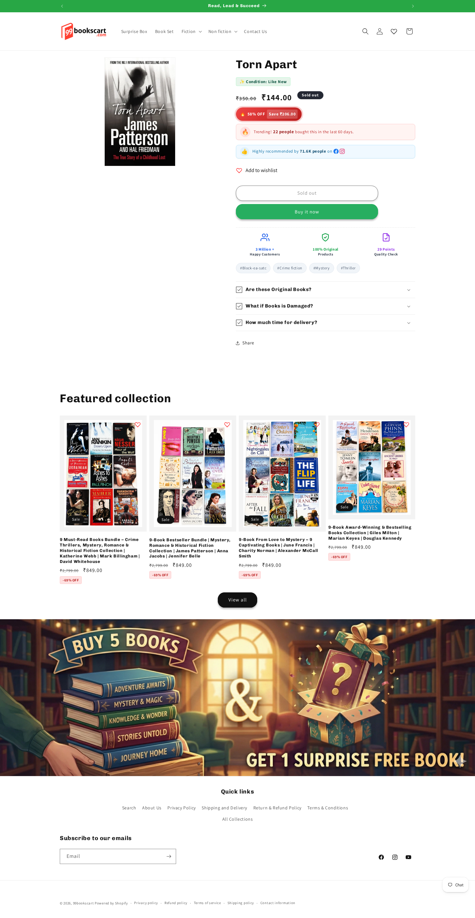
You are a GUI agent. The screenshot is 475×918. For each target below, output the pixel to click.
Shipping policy (240, 903)
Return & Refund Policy (277, 808)
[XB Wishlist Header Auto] (394, 31)
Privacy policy (146, 903)
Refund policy (175, 903)
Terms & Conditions (327, 808)
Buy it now (307, 212)
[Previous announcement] (62, 6)
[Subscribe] (169, 856)
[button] (191, 31)
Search (129, 808)
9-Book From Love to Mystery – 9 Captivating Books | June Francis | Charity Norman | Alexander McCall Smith (278, 547)
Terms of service (207, 903)
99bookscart (83, 903)
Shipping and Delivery (224, 808)
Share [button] (248, 343)
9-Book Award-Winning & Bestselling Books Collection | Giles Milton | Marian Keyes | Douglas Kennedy (369, 533)
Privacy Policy (181, 808)
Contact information (277, 903)
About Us (152, 808)
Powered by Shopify (111, 903)
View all (237, 600)
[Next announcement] (413, 6)
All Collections (237, 819)
